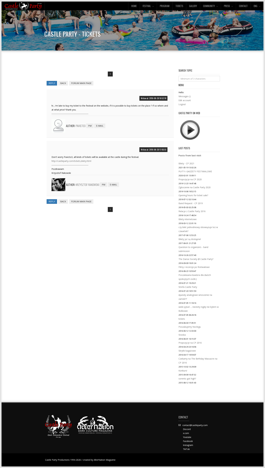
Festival (147, 6)
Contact (243, 6)
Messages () (185, 96)
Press (227, 6)
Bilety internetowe (188, 219)
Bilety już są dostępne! (190, 239)
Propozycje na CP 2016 (190, 342)
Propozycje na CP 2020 (190, 179)
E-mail (99, 125)
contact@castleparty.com (195, 425)
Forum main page (81, 83)
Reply (52, 83)
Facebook (188, 441)
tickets (182, 318)
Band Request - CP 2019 (191, 203)
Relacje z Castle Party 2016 (192, 211)
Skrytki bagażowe (187, 350)
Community (209, 6)
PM (90, 125)
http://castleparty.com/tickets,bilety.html (71, 161)
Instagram (188, 445)
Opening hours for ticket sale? (193, 195)
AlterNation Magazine (104, 459)
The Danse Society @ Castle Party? (196, 259)
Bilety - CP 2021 (186, 163)
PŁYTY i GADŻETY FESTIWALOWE (195, 171)
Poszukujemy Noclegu (190, 326)
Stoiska (182, 334)
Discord (187, 429)
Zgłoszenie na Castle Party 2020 (195, 187)
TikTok (186, 449)
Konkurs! (183, 370)
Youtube (187, 437)
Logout (182, 104)
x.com (186, 433)
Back (63, 83)
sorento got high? (187, 378)
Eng (255, 6)
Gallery (193, 6)
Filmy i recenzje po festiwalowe (194, 267)
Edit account (185, 100)
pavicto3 (81, 126)
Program (164, 6)
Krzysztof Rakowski (87, 185)
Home (134, 6)
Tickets (179, 6)
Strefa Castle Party (188, 286)
